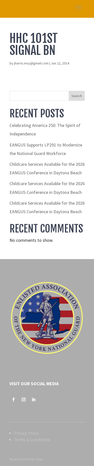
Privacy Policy (26, 433)
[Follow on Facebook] (14, 400)
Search (76, 96)
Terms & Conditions (32, 439)
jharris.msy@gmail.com (31, 63)
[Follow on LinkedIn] (34, 400)
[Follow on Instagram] (24, 400)
